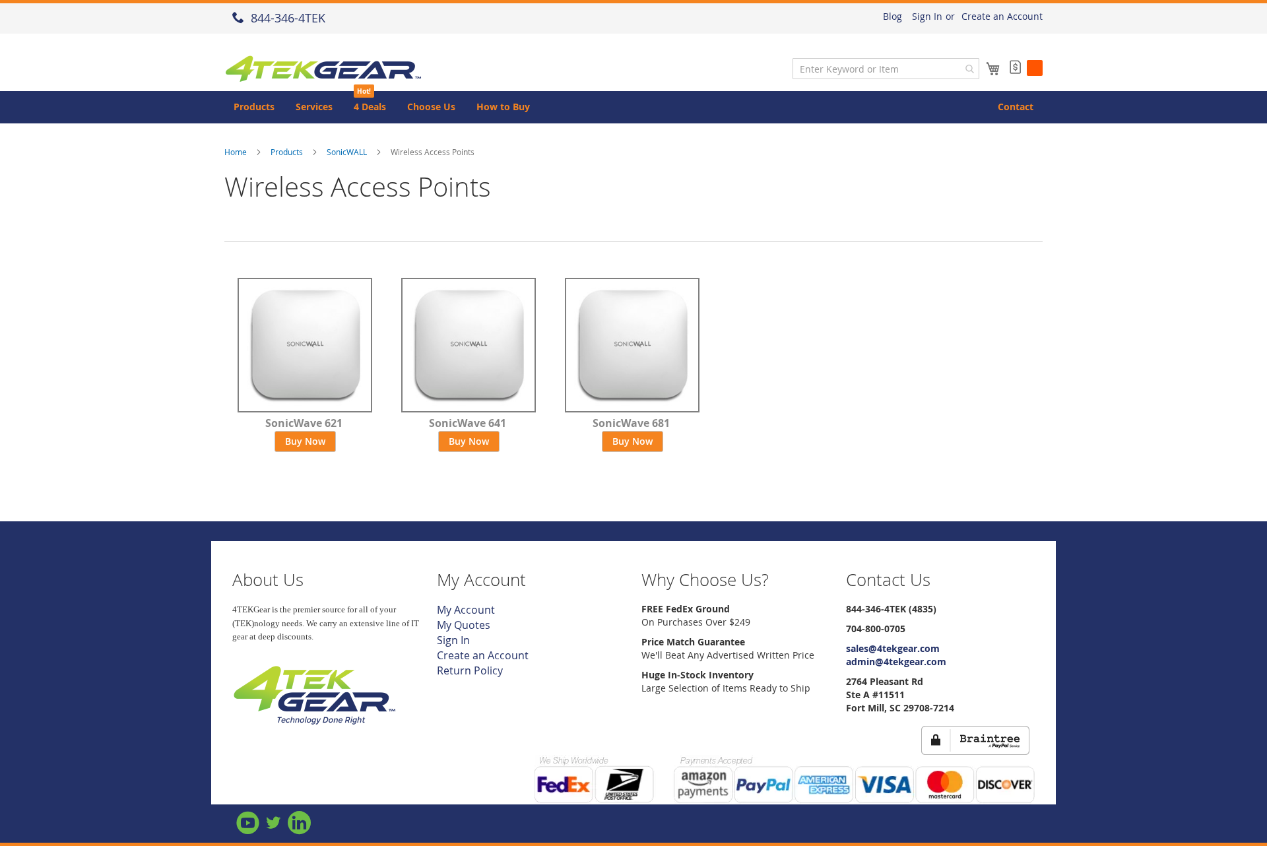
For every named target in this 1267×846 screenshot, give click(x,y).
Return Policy (470, 670)
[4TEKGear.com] (314, 723)
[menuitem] (254, 107)
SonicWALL (347, 151)
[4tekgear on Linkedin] (299, 829)
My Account (466, 609)
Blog (892, 16)
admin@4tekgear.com (896, 661)
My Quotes (463, 625)
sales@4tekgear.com (893, 648)
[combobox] (886, 68)
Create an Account (1002, 16)
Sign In (927, 16)
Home (235, 151)
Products (287, 151)
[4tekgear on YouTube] (249, 829)
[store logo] (323, 68)
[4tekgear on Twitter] (275, 829)
